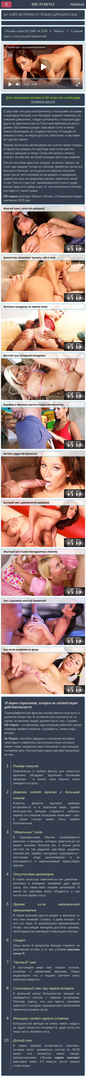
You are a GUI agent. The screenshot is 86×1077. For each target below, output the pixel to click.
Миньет (59, 31)
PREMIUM (77, 4)
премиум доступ (43, 101)
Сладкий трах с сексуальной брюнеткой (43, 33)
